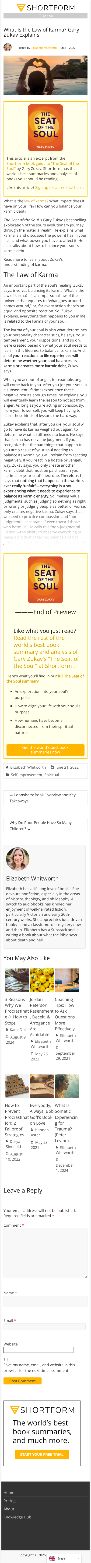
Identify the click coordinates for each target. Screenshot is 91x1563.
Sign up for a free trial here (59, 187)
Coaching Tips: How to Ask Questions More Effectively (65, 1013)
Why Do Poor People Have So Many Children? (41, 825)
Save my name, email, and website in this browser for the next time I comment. (39, 1367)
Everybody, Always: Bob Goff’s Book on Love (42, 1114)
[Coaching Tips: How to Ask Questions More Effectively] (67, 970)
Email (10, 1320)
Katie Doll (18, 1029)
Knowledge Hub (17, 1517)
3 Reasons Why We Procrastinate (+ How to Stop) (17, 1011)
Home (9, 1492)
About (9, 1508)
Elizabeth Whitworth (44, 48)
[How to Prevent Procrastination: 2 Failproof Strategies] (17, 1076)
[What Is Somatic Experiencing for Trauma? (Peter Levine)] (67, 1076)
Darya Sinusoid (13, 1144)
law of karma (35, 201)
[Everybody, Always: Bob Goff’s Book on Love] (42, 1076)
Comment (14, 1225)
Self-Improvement (26, 774)
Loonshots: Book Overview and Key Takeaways (43, 797)
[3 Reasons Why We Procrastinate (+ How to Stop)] (17, 970)
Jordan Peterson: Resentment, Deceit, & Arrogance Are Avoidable (41, 1016)
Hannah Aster (40, 1132)
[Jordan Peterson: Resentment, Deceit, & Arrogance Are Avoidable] (42, 970)
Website (11, 1344)
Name (10, 1292)
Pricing (10, 1500)
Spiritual (51, 774)
